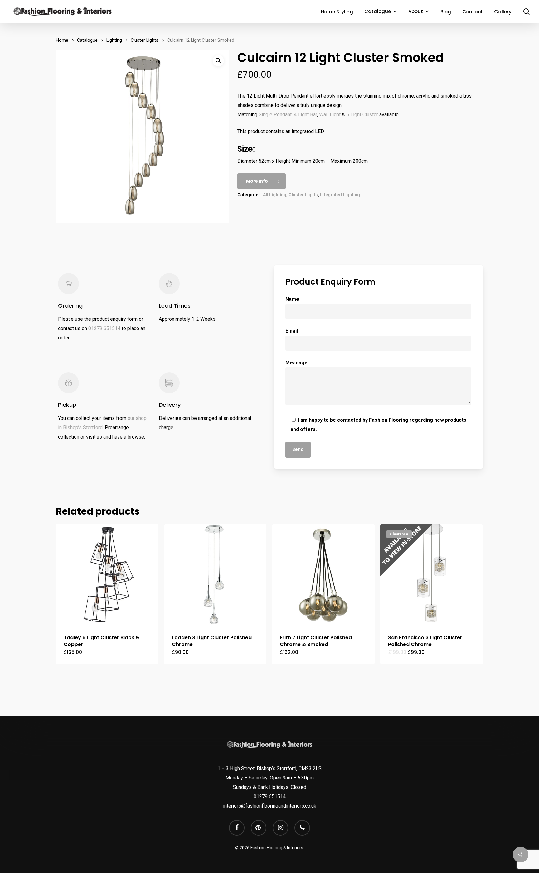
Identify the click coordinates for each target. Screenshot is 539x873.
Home (62, 40)
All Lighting (274, 194)
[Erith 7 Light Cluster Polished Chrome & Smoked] (323, 575)
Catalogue (87, 40)
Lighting (114, 40)
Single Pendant (275, 115)
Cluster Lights (144, 40)
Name (292, 299)
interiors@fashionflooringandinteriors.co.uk (269, 806)
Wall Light (330, 115)
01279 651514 (104, 328)
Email (291, 331)
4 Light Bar (305, 115)
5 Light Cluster (362, 115)
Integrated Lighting (340, 194)
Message (296, 363)
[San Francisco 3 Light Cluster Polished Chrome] (431, 575)
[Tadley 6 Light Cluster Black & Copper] (107, 575)
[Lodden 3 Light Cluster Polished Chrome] (215, 575)
